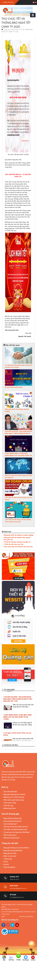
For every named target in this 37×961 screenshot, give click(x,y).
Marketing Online (9, 808)
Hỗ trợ (5, 862)
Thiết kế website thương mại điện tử (17, 542)
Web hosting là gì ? (10, 835)
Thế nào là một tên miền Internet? (15, 827)
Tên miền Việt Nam (10, 792)
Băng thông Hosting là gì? (12, 818)
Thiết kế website (9, 867)
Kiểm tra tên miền (9, 856)
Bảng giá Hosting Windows (12, 850)
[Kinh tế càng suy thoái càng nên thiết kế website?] (18, 466)
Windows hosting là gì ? (11, 838)
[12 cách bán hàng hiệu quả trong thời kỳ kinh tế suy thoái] (18, 355)
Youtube (33, 960)
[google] (8, 925)
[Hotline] (18, 956)
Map (4, 960)
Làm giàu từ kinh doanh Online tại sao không (17, 723)
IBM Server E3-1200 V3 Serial (13, 797)
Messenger (26, 960)
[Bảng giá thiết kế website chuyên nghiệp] (18, 399)
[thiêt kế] (18, 612)
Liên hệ (6, 864)
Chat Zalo (11, 960)
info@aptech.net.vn (12, 916)
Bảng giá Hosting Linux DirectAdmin (16, 848)
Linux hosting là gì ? (10, 824)
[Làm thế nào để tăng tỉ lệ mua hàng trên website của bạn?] (18, 510)
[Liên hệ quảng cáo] (18, 654)
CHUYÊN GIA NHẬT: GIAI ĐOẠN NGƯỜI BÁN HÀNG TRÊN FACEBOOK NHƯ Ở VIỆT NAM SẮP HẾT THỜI (18, 433)
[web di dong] (18, 674)
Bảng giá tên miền (9, 853)
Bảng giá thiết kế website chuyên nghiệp (18, 535)
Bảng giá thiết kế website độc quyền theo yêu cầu (16, 539)
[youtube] (17, 925)
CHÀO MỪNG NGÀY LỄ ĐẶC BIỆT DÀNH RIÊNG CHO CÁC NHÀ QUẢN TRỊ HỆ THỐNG (18, 455)
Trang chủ (6, 29)
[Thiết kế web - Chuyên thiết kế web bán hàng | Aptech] (18, 10)
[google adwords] (18, 566)
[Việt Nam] (36, 2)
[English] (33, 2)
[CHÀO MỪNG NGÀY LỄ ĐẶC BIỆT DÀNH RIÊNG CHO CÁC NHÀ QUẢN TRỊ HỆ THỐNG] (18, 444)
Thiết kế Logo (8, 805)
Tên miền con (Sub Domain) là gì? (15, 829)
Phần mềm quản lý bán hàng (13, 800)
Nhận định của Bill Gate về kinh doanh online (17, 739)
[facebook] (3, 925)
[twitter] (13, 925)
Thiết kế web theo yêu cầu (13, 544)
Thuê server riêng (9, 803)
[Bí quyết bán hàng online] (18, 377)
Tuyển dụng (7, 859)
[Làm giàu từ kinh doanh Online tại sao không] (18, 488)
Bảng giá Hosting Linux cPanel (14, 794)
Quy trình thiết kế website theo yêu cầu (18, 547)
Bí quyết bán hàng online (14, 387)
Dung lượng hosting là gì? (12, 821)
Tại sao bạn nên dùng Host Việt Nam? (16, 832)
